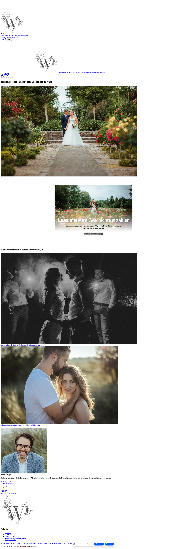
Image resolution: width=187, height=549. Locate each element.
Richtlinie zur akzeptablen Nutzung (15, 538)
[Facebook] (5, 39)
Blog (8, 37)
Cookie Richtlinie (10, 536)
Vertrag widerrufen (10, 540)
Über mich (4, 37)
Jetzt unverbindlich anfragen (92, 234)
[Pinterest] (1, 39)
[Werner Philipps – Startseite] (30, 32)
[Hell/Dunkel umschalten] (8, 39)
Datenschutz (8, 534)
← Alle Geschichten (7, 483)
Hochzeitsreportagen (7, 35)
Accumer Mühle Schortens (69, 543)
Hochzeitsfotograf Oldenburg (34, 543)
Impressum (8, 533)
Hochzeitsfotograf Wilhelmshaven (14, 543)
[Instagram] (3, 39)
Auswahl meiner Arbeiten (21, 35)
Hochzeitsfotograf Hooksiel (52, 543)
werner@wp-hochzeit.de (8, 493)
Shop (17, 37)
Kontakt (12, 37)
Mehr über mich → (7, 481)
